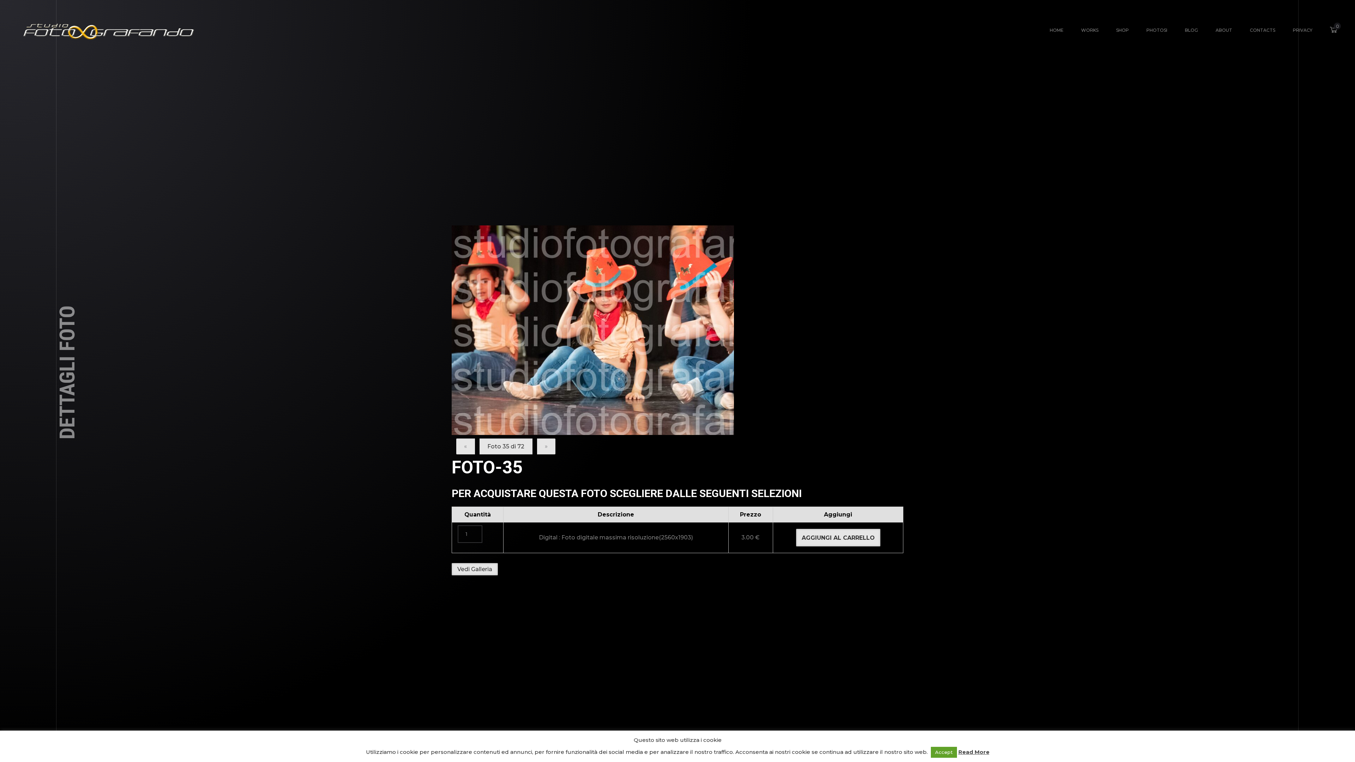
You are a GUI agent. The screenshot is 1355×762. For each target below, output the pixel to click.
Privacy (1302, 30)
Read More (973, 752)
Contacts (1262, 30)
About (1224, 30)
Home (1057, 30)
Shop (1122, 30)
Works (1089, 30)
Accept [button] (944, 752)
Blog (1191, 30)
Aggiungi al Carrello (838, 537)
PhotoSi (1156, 30)
